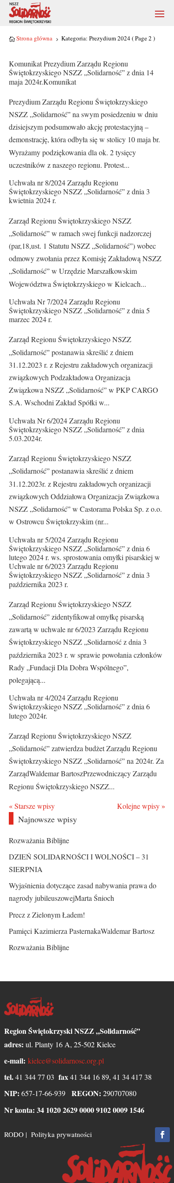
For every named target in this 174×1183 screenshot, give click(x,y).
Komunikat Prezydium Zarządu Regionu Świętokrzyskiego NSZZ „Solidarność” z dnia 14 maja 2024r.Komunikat (81, 72)
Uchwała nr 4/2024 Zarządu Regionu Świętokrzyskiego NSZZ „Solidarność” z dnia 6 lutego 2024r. (79, 706)
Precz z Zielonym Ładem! (47, 914)
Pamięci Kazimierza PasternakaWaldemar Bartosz (82, 931)
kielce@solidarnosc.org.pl (66, 1060)
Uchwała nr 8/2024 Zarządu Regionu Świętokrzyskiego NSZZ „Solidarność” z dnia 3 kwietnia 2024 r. (79, 191)
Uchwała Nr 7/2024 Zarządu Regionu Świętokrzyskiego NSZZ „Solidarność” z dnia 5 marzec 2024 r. (79, 310)
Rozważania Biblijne (39, 840)
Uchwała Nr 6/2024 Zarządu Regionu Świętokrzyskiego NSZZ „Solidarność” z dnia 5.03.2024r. (76, 429)
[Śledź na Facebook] (162, 1134)
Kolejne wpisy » (141, 806)
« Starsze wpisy (32, 806)
